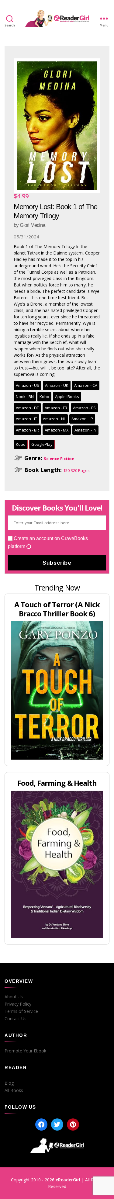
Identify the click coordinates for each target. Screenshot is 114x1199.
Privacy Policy (18, 1004)
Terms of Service (21, 1011)
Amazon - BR (27, 430)
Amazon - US (27, 385)
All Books (14, 1090)
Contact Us (15, 1019)
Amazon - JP (82, 418)
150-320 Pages (76, 470)
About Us (14, 997)
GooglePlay (42, 444)
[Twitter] (57, 1124)
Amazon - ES (84, 408)
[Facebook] (41, 1124)
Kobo (44, 396)
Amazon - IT (26, 418)
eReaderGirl (68, 1180)
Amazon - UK (56, 385)
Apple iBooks (67, 396)
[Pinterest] (73, 1124)
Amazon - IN (85, 430)
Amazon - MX (57, 430)
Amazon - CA (85, 385)
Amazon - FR (56, 408)
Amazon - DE (27, 408)
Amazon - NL (54, 418)
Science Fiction (59, 458)
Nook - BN (25, 396)
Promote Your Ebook (25, 1051)
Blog (9, 1083)
